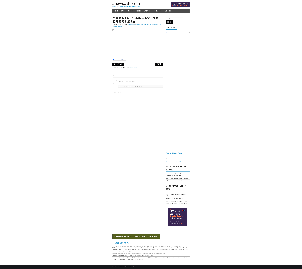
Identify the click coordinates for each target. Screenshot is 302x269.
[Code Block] (135, 86)
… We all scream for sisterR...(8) (174, 180)
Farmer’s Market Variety (174, 153)
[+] (141, 86)
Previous (118, 64)
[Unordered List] (131, 86)
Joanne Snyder (171, 159)
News (122, 11)
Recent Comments (121, 243)
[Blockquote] (133, 86)
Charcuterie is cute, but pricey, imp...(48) (176, 173)
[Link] (137, 86)
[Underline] (124, 86)
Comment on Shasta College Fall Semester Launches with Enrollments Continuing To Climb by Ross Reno (138, 253)
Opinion (130, 11)
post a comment (134, 67)
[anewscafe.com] (126, 4)
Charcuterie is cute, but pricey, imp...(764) (176, 201)
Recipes (138, 11)
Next (158, 64)
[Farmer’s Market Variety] (178, 91)
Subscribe (167, 11)
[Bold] (120, 86)
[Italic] (122, 86)
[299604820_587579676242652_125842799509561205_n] (137, 43)
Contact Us (157, 11)
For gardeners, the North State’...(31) (175, 175)
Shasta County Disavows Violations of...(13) (177, 178)
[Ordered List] (128, 86)
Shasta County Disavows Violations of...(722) (177, 203)
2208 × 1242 (130, 24)
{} (139, 86)
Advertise (147, 11)
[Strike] (126, 86)
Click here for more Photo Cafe (173, 161)
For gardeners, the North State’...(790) (175, 198)
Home (116, 11)
